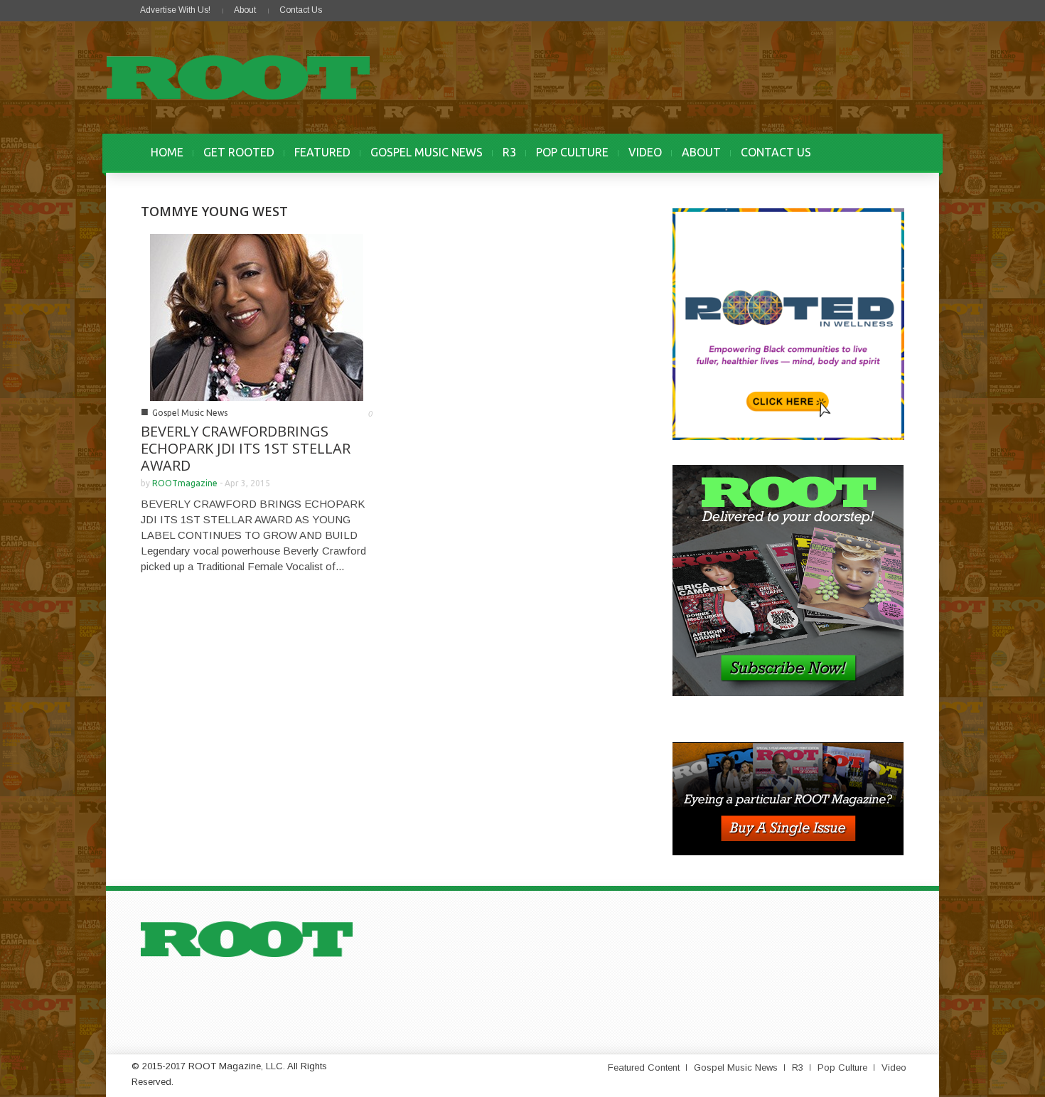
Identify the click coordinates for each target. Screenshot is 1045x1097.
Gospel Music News (189, 412)
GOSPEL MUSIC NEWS (426, 152)
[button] (890, 152)
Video (893, 1067)
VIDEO (645, 152)
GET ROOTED (238, 152)
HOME (167, 152)
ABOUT (701, 152)
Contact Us (300, 10)
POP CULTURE (572, 152)
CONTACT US (776, 152)
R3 (509, 152)
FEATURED (322, 152)
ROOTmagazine (185, 483)
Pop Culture (842, 1067)
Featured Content (644, 1067)
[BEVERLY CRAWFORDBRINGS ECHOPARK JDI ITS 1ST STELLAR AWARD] (256, 316)
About (245, 10)
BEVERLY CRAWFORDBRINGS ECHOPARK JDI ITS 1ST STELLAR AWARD (245, 448)
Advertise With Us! (175, 10)
